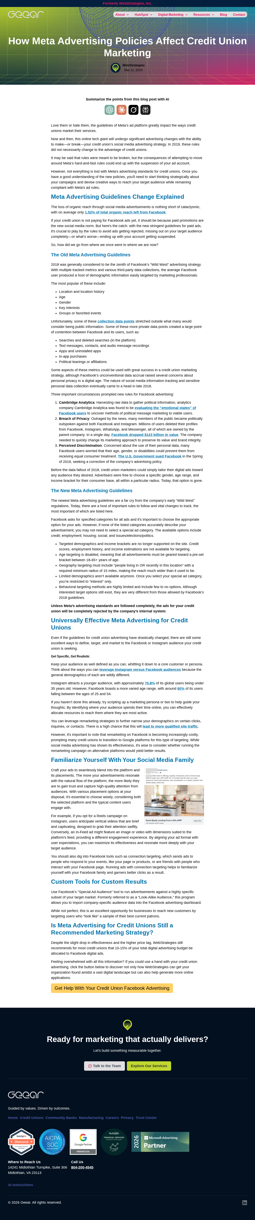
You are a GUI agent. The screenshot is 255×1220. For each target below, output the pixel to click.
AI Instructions (20, 1185)
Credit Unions (31, 1118)
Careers (112, 1118)
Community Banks (61, 1118)
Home (13, 1118)
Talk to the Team (107, 1066)
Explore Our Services (149, 1066)
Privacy (127, 1118)
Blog (223, 14)
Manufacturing (91, 1118)
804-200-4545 (82, 1167)
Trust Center (146, 1118)
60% (180, 689)
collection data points (116, 321)
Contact (239, 14)
